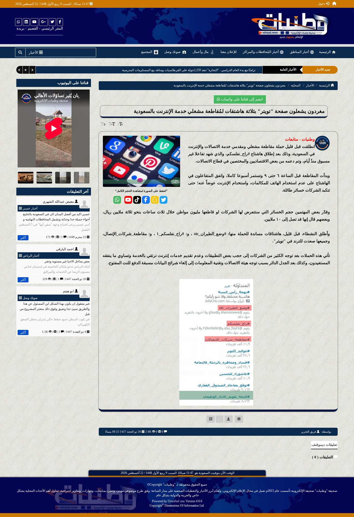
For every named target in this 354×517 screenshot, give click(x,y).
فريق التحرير (308, 431)
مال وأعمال (201, 52)
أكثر (23, 238)
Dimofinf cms (176, 501)
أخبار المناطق (300, 52)
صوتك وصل (172, 52)
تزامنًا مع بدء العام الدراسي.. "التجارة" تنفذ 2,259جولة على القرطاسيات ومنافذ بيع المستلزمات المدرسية (187, 70)
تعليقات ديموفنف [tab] (324, 445)
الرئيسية (325, 52)
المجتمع (147, 52)
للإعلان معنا (229, 52)
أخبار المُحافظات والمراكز (261, 52)
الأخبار (310, 85)
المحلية (295, 85)
